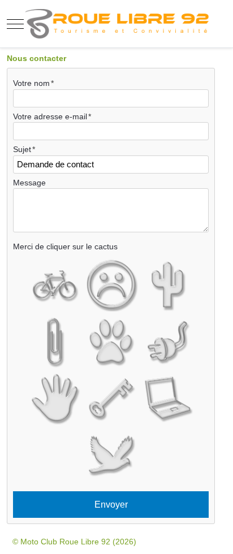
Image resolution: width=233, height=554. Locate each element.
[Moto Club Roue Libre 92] (116, 23)
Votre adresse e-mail (50, 116)
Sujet (22, 149)
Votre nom (31, 83)
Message (29, 182)
